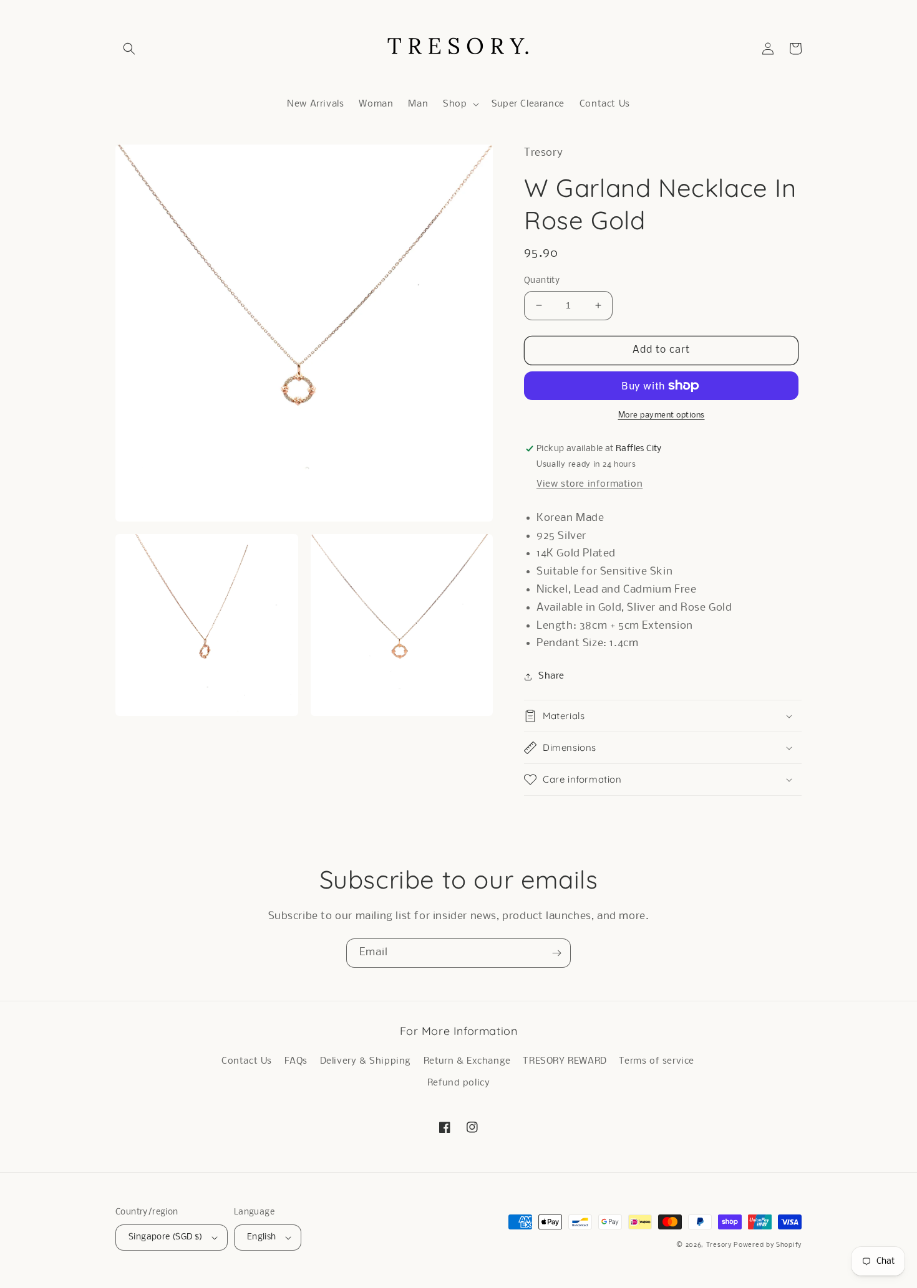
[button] (129, 48)
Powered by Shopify (768, 1245)
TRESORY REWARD (564, 1061)
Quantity (542, 280)
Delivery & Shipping (365, 1061)
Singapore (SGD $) (166, 1237)
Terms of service (656, 1061)
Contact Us (246, 1061)
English (261, 1237)
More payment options (661, 415)
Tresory (720, 1245)
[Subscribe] (556, 953)
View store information (589, 484)
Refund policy (458, 1083)
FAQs (296, 1061)
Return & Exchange (467, 1061)
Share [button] (551, 676)
